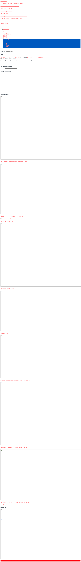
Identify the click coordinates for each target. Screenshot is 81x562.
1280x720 (10, 63)
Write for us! (5, 37)
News (7, 44)
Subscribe (5, 36)
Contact (4, 49)
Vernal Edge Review (5, 25)
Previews (7, 45)
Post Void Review (4, 13)
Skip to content (4, 1)
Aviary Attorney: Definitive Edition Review (35, 57)
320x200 (42, 63)
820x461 (54, 63)
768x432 (23, 63)
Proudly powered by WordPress (7, 560)
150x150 (15, 63)
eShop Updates (9, 39)
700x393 (19, 63)
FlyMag (18, 560)
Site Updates (8, 46)
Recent (4, 504)
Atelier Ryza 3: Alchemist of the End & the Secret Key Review (14, 16)
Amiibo (7, 41)
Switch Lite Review (7, 34)
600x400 (50, 63)
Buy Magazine (6, 33)
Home (4, 31)
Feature (7, 42)
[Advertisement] (38, 83)
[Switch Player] (5, 29)
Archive (4, 38)
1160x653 (28, 63)
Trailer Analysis (9, 47)
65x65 (46, 63)
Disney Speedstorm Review (6, 8)
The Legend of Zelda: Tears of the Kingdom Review (12, 3)
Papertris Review (4, 23)
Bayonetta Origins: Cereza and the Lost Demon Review (12, 20)
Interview (7, 43)
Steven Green (17, 57)
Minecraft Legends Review (6, 11)
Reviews (5, 35)
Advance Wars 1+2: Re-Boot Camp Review (10, 6)
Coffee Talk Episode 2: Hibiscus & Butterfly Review (12, 18)
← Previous (3, 64)
